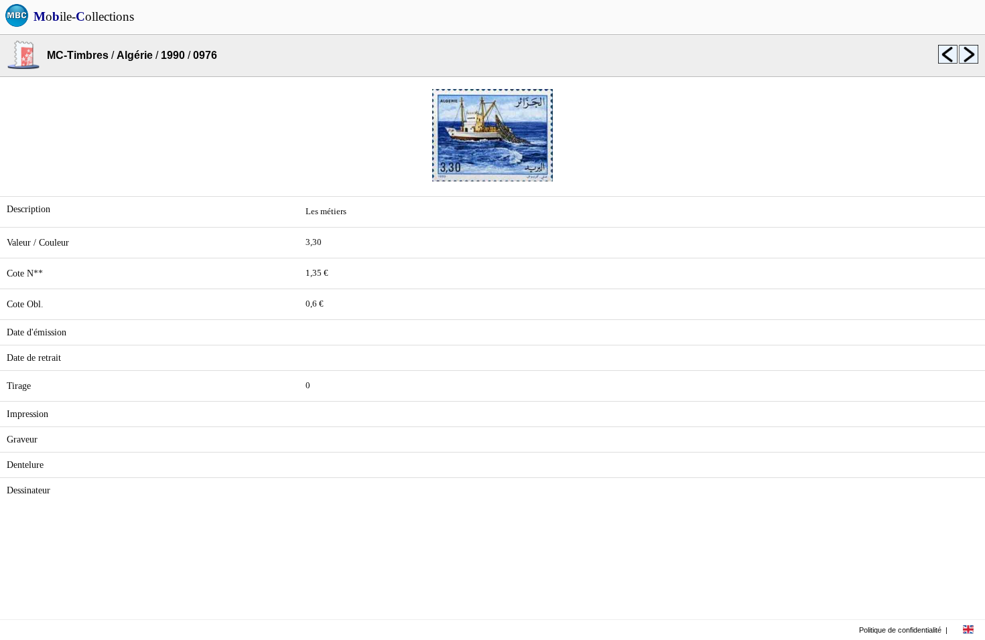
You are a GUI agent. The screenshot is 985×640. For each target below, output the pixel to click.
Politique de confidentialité (900, 630)
